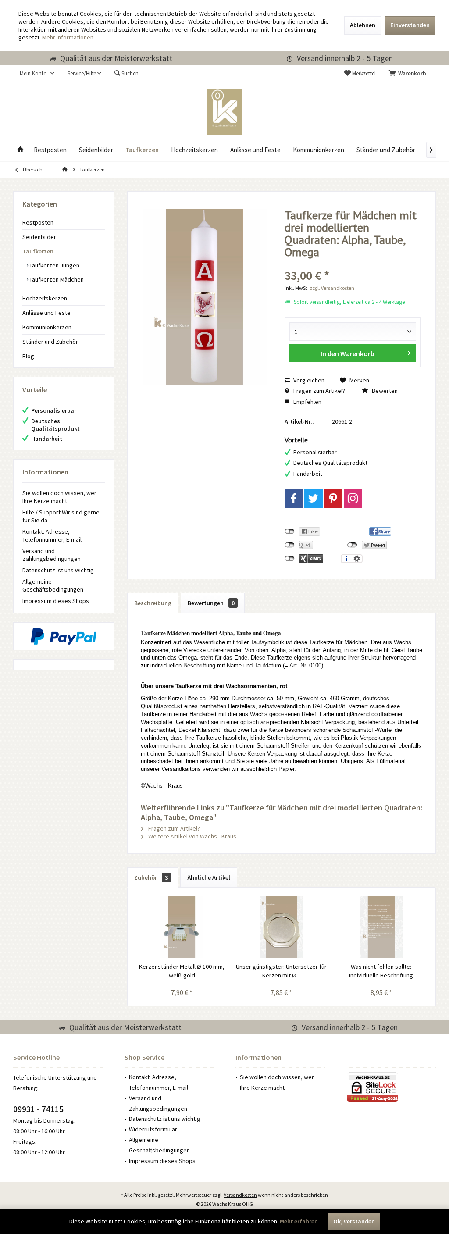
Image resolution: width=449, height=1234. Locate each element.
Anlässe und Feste (46, 313)
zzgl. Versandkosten (332, 288)
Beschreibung (152, 603)
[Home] (20, 150)
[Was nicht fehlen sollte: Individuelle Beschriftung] (381, 927)
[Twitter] (313, 498)
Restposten (37, 222)
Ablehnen (362, 25)
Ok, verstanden (354, 1221)
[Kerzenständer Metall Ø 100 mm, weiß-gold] (181, 927)
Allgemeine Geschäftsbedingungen (52, 585)
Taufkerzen (37, 251)
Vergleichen (308, 380)
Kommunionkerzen (46, 327)
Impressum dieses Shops (55, 601)
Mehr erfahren (299, 1221)
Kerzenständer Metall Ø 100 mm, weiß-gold (181, 971)
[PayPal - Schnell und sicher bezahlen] (63, 636)
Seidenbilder (39, 237)
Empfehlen (306, 402)
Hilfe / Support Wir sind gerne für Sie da (61, 516)
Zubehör (151, 877)
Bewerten (384, 391)
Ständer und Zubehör (50, 342)
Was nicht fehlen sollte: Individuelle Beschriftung (381, 971)
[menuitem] (409, 73)
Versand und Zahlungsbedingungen (51, 555)
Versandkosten (240, 1194)
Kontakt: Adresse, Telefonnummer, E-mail (52, 535)
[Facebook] (294, 498)
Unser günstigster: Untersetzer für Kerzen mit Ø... (281, 971)
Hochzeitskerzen (44, 298)
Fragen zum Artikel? (318, 391)
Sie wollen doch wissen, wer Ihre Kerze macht (59, 497)
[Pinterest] (333, 498)
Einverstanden (410, 25)
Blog (28, 356)
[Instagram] (353, 498)
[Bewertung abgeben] (353, 263)
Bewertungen (211, 603)
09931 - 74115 (38, 1109)
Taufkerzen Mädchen (56, 279)
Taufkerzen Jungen (53, 265)
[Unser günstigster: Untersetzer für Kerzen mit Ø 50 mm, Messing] (281, 927)
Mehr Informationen (67, 37)
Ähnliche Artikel (208, 877)
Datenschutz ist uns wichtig (58, 570)
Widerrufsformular (153, 1129)
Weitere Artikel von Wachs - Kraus (191, 836)
